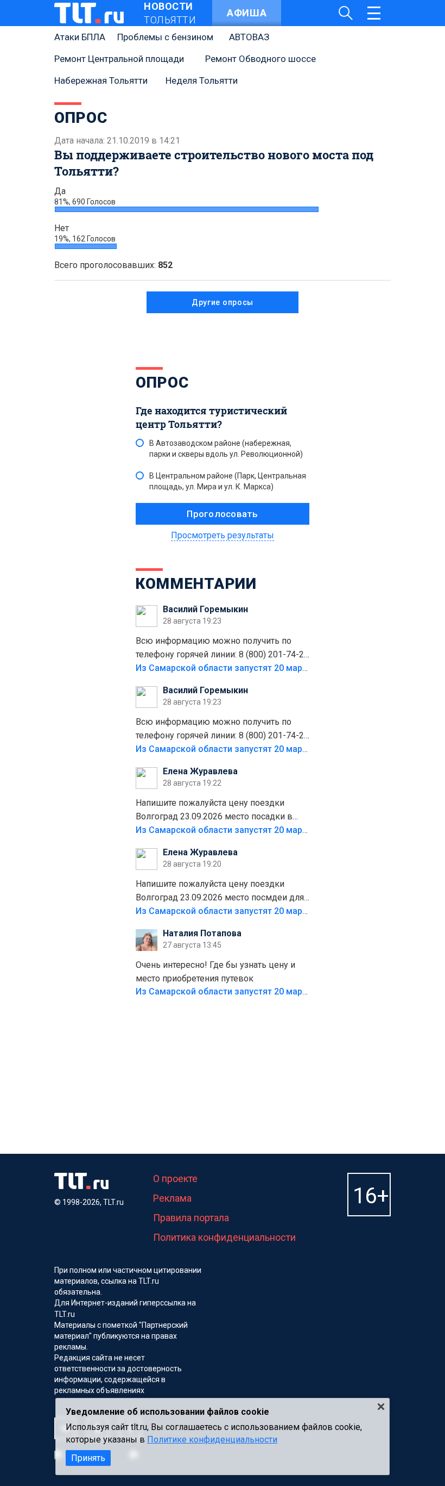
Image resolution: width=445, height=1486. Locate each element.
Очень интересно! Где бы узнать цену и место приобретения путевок (215, 972)
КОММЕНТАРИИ (196, 584)
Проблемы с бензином (165, 37)
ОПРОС (162, 382)
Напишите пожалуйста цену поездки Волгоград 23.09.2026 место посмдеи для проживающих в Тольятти (220, 892)
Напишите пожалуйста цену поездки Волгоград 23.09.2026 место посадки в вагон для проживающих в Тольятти (214, 811)
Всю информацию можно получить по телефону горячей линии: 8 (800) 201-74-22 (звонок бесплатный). (222, 649)
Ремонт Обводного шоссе (260, 58)
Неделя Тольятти (202, 80)
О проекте (175, 1178)
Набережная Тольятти (101, 80)
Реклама (172, 1198)
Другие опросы (222, 302)
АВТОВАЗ (249, 37)
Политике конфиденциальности (212, 1439)
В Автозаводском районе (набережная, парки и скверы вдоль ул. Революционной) (226, 448)
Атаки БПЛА (79, 37)
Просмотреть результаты (222, 535)
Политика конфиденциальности (224, 1237)
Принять (88, 1458)
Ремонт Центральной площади (119, 58)
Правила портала (191, 1217)
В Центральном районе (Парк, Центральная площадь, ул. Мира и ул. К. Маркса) (227, 481)
